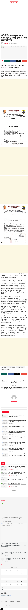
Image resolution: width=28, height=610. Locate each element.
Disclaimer (18, 601)
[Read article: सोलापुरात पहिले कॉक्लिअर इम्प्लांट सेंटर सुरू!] (5, 427)
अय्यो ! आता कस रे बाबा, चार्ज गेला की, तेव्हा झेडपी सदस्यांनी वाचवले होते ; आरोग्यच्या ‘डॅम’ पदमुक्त (17, 443)
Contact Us (12, 601)
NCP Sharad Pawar (20, 367)
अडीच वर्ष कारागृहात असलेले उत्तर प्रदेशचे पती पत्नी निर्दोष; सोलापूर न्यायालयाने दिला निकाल (17, 432)
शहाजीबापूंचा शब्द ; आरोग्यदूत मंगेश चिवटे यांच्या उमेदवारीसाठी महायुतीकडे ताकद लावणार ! (16, 449)
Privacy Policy (3, 602)
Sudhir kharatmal (5, 369)
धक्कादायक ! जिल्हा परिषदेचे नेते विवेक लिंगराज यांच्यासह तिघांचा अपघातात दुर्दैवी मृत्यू (15, 559)
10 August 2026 (14, 475)
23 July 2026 (14, 481)
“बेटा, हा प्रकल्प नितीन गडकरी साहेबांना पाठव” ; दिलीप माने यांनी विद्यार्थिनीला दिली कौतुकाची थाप (10, 545)
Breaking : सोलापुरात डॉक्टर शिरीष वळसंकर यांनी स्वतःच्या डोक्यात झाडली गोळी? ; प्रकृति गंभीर (16, 553)
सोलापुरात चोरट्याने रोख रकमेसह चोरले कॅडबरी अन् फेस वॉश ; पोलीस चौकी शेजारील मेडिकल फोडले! (17, 421)
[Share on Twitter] (18, 61)
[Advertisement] (14, 20)
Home (2, 601)
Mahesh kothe (12, 367)
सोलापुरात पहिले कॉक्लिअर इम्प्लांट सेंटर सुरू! (16, 426)
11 (6, 579)
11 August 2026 (14, 469)
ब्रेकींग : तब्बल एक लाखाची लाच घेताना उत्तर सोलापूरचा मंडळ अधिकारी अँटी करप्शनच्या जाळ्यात (17, 484)
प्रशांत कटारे (6, 43)
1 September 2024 (14, 43)
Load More (14, 490)
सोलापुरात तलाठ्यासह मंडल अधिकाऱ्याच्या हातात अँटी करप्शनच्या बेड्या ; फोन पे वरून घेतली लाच (17, 478)
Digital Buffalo (11, 605)
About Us (6, 601)
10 (2, 579)
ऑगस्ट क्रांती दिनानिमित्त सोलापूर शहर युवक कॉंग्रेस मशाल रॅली (17, 437)
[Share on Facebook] (13, 61)
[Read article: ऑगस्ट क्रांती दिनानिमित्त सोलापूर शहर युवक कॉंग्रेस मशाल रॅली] (5, 438)
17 (2, 581)
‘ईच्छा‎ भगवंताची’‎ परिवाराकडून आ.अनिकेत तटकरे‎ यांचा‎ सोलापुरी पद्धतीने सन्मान (17, 415)
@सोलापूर (5, 367)
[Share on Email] (24, 61)
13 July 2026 (14, 486)
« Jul (2, 589)
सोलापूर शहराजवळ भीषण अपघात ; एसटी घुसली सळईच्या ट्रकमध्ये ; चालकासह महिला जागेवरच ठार (17, 454)
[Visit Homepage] (14, 2)
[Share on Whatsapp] (7, 61)
